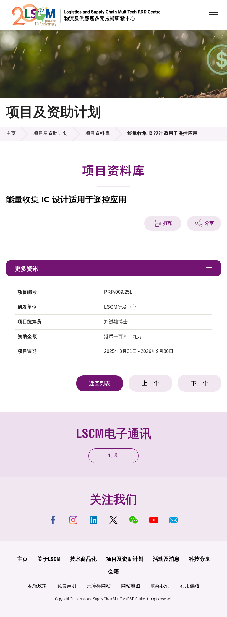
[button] (174, 520)
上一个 (150, 384)
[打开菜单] (213, 14)
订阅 (113, 455)
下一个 (199, 384)
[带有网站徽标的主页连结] (86, 15)
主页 (11, 134)
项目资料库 (97, 134)
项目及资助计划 (50, 134)
